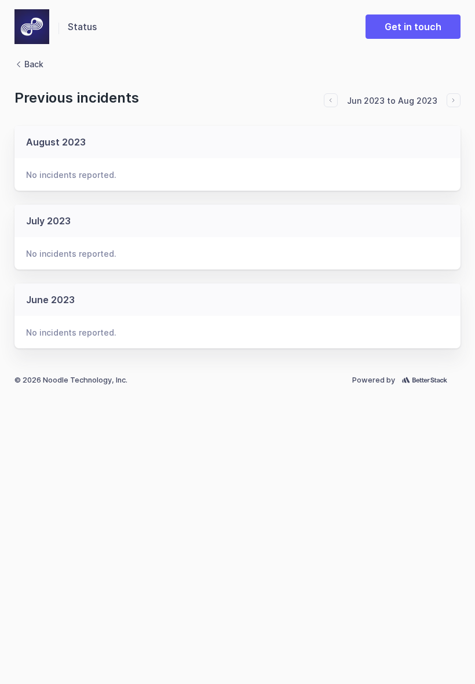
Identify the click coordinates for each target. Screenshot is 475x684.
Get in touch (413, 26)
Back (33, 64)
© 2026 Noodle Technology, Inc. (70, 380)
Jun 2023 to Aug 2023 (392, 100)
